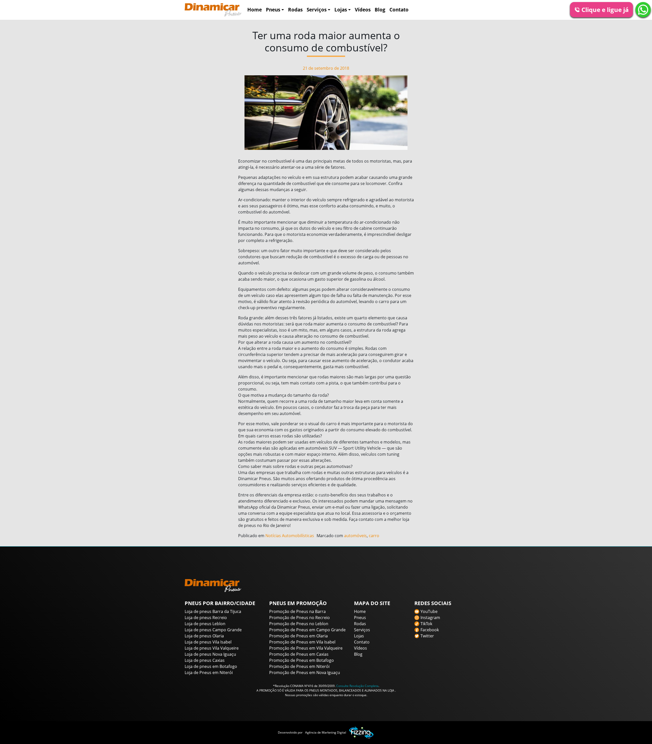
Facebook (429, 630)
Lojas (340, 9)
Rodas (295, 9)
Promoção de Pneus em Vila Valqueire (306, 648)
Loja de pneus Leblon (205, 623)
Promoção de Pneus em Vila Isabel (302, 642)
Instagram (430, 617)
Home (254, 9)
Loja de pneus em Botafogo (211, 666)
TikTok (426, 623)
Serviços (317, 9)
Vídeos (363, 9)
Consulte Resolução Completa (357, 686)
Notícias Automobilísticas (289, 535)
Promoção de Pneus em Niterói (299, 666)
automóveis (355, 535)
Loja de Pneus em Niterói (209, 672)
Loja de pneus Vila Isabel (208, 642)
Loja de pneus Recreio (206, 617)
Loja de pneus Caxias (205, 660)
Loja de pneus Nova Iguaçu (210, 654)
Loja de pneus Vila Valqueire (212, 648)
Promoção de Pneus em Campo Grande (307, 630)
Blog (380, 9)
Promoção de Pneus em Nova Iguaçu (304, 672)
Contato (399, 9)
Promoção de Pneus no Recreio (299, 617)
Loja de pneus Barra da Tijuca (213, 611)
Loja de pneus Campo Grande (213, 630)
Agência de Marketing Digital (325, 732)
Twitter (427, 636)
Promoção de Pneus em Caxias (299, 654)
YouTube (429, 611)
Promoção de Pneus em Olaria (298, 636)
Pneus (273, 9)
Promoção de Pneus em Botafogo (301, 660)
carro (374, 535)
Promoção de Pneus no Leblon (298, 623)
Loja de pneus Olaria (204, 636)
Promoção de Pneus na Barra (297, 611)
